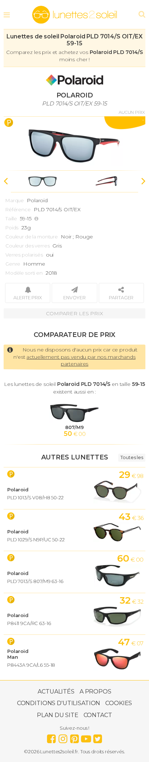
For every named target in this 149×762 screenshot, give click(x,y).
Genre (12, 264)
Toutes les (131, 457)
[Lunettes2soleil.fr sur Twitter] (98, 737)
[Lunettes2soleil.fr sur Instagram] (63, 737)
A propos (95, 691)
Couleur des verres (27, 246)
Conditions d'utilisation (59, 703)
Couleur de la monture (31, 237)
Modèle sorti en (24, 273)
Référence (18, 209)
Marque (14, 200)
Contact (98, 715)
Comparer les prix (74, 313)
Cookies (118, 703)
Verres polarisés (24, 255)
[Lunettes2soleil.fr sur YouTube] (86, 737)
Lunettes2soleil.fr (74, 15)
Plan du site (57, 715)
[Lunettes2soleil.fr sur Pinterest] (74, 737)
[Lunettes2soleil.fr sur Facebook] (51, 737)
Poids (11, 227)
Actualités (56, 691)
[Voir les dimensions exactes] (37, 218)
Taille (11, 218)
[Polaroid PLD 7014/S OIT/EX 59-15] (74, 143)
